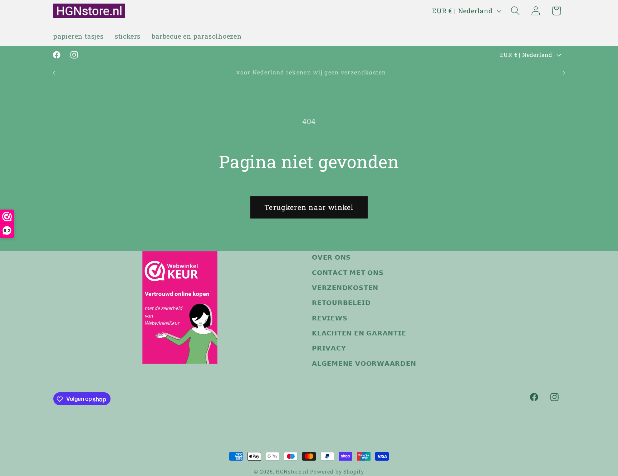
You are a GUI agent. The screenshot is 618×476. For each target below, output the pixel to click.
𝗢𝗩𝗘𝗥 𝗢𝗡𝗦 (331, 257)
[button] (515, 11)
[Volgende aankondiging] (564, 73)
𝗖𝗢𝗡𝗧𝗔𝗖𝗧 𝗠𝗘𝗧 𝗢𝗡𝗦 (348, 272)
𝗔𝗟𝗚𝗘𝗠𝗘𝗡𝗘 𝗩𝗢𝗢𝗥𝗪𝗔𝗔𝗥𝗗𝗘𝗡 (364, 363)
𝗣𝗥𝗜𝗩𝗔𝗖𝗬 (329, 348)
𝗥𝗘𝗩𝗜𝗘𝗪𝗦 (329, 318)
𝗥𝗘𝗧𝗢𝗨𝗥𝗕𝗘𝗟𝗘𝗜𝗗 (341, 303)
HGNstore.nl (292, 471)
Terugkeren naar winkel (309, 207)
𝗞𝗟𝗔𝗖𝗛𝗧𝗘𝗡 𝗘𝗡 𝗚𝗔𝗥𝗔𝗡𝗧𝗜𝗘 (359, 333)
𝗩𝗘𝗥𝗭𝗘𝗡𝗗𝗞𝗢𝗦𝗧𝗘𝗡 (345, 287)
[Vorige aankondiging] (54, 73)
